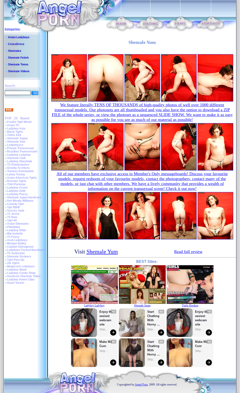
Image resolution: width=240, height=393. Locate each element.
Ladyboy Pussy (17, 194)
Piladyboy (13, 227)
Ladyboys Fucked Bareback (26, 250)
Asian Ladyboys (19, 37)
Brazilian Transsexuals (22, 151)
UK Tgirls (13, 263)
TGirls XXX (14, 135)
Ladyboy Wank (17, 269)
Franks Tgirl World (19, 122)
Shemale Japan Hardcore (24, 197)
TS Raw (12, 217)
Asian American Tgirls (22, 177)
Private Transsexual (20, 148)
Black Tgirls (15, 131)
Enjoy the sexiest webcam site (106, 318)
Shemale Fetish (18, 57)
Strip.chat (104, 329)
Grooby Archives (18, 168)
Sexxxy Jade (15, 210)
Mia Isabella (15, 233)
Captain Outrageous (20, 246)
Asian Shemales (18, 223)
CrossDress (16, 44)
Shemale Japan (17, 138)
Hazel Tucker (15, 282)
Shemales (14, 51)
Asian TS (13, 125)
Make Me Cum (106, 344)
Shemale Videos (19, 71)
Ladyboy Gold (16, 191)
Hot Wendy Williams (20, 200)
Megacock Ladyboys (21, 266)
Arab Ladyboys (17, 240)
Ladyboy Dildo (16, 230)
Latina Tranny (16, 174)
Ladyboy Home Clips (21, 279)
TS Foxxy (13, 236)
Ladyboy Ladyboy (19, 154)
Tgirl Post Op (15, 259)
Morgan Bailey (16, 243)
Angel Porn (141, 384)
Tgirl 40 (12, 220)
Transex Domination (20, 171)
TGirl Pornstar (16, 184)
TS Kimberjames (18, 164)
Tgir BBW (13, 207)
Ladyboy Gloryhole (19, 161)
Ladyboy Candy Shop (21, 273)
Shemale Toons (18, 64)
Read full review (188, 251)
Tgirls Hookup (190, 305)
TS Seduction (16, 253)
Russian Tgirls (16, 181)
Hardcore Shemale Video (23, 276)
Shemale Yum (16, 141)
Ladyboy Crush (17, 187)
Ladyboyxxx (15, 145)
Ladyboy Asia (16, 128)
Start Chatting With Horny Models (153, 318)
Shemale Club (16, 158)
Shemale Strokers (19, 256)
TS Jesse (13, 213)
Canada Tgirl (15, 204)
